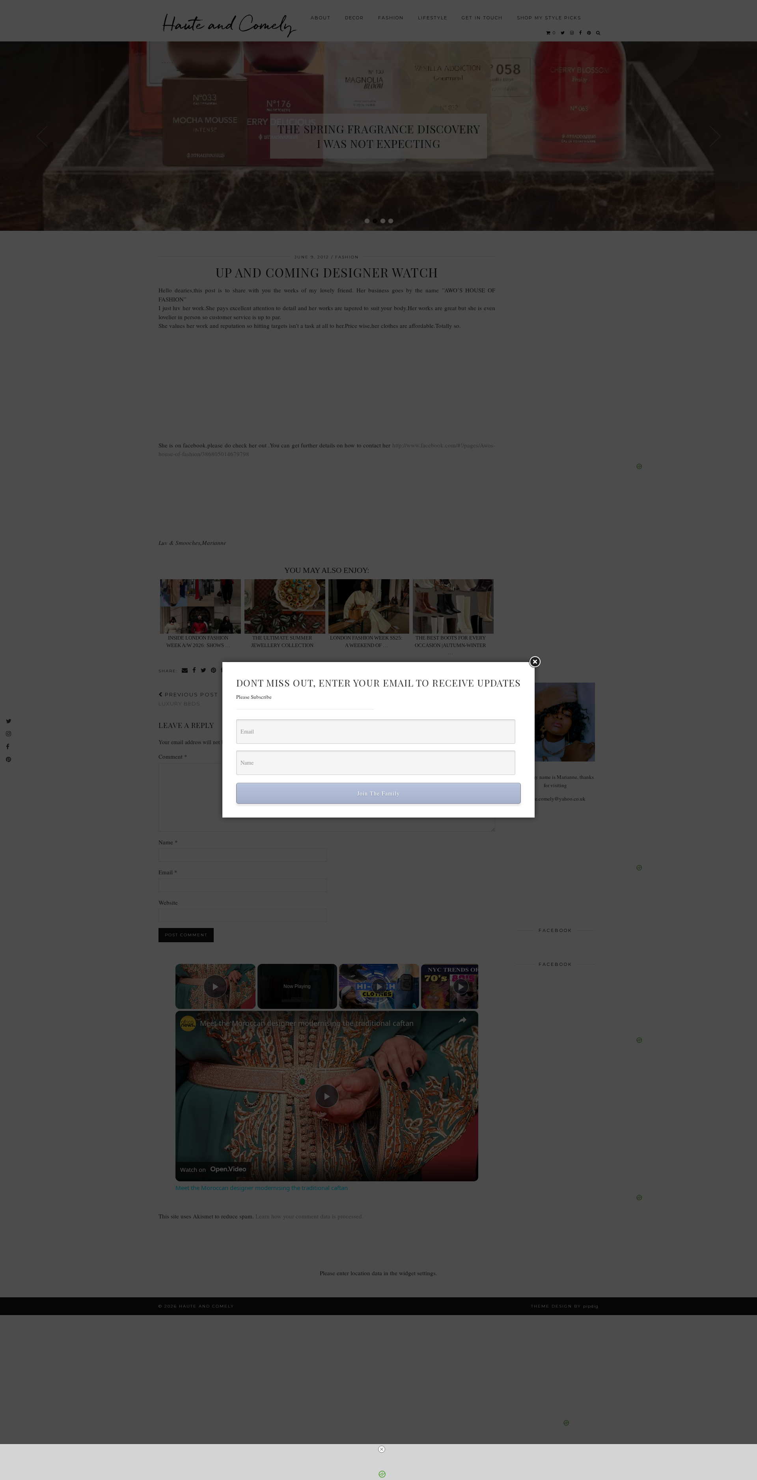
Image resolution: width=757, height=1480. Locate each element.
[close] (381, 1449)
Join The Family (378, 793)
